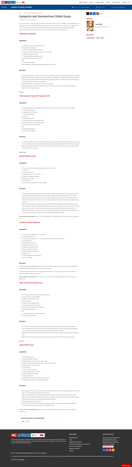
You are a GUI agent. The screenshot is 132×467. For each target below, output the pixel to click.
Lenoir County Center (21, 7)
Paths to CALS (116, 2)
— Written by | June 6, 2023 (27, 19)
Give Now (124, 2)
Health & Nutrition (90, 37)
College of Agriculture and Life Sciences (79, 444)
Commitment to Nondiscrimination (24, 453)
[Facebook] (104, 450)
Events (91, 2)
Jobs (70, 439)
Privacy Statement (42, 453)
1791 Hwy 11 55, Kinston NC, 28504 (81, 7)
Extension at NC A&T (74, 448)
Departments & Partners (75, 442)
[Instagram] (107, 450)
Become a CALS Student (75, 446)
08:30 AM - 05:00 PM (119, 7)
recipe (98, 37)
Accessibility (21, 459)
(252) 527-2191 (101, 7)
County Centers (99, 2)
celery (37, 238)
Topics (108, 2)
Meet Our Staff (83, 2)
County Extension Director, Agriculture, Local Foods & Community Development (103, 27)
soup (102, 37)
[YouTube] (110, 450)
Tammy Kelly (27, 19)
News (20, 12)
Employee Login (126, 465)
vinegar (35, 245)
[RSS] (113, 450)
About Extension (73, 437)
